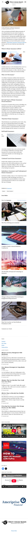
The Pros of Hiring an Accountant (10, 222)
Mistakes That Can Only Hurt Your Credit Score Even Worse (13, 380)
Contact (3, 341)
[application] (14, 431)
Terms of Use (5, 347)
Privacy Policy (14, 530)
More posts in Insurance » (21, 200)
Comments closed (5, 364)
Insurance (9, 188)
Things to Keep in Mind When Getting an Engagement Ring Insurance (12, 297)
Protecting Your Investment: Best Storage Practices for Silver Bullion (13, 406)
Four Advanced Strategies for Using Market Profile (13, 368)
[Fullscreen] (24, 436)
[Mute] (22, 436)
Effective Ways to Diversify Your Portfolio (13, 393)
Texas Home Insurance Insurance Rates (16, 42)
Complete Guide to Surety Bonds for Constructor (11, 247)
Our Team (4, 343)
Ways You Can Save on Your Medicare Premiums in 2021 (11, 322)
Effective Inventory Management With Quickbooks (12, 353)
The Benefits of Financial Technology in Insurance (12, 272)
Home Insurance (10, 191)
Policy (3, 345)
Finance (3, 191)
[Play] (3, 436)
